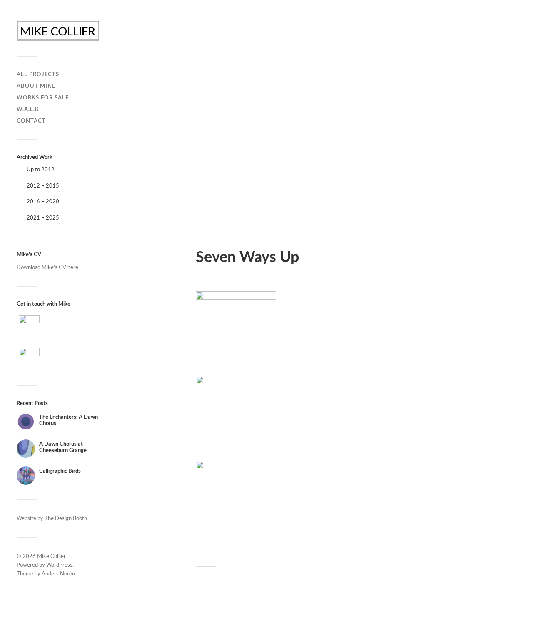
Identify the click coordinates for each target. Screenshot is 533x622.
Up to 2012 (41, 169)
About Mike (36, 86)
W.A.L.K (28, 109)
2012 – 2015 (43, 185)
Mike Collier (51, 556)
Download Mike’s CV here (47, 267)
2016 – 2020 (43, 201)
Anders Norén (58, 574)
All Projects (38, 74)
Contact (31, 120)
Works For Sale (43, 97)
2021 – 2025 (43, 217)
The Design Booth (66, 518)
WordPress (59, 565)
